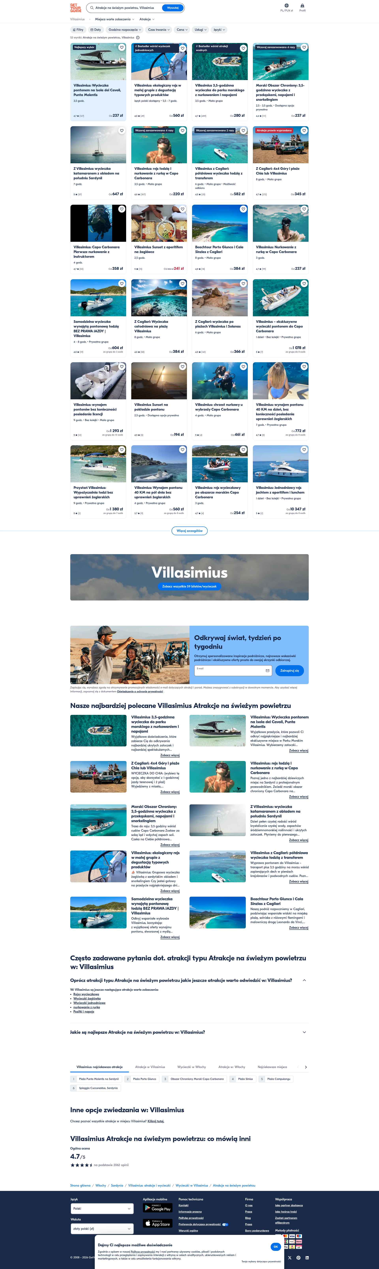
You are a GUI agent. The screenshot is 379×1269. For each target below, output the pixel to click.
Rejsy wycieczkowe (86, 994)
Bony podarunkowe (257, 1230)
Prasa (248, 1224)
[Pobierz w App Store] (158, 1223)
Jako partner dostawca (289, 1205)
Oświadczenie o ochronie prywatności (140, 691)
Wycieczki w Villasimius (192, 1185)
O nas (248, 1205)
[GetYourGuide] (75, 8)
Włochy (101, 1185)
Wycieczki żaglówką (87, 998)
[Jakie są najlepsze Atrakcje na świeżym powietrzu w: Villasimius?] (304, 1032)
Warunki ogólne (188, 1230)
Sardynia (117, 1185)
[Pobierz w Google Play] (158, 1208)
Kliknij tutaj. (156, 1121)
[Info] (137, 37)
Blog (248, 1218)
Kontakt (184, 1205)
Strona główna (80, 1185)
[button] (98, 82)
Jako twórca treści (286, 1211)
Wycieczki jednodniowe (89, 1003)
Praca (248, 1211)
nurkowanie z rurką (86, 1007)
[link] (98, 82)
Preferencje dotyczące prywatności (200, 1224)
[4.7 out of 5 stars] (82, 1165)
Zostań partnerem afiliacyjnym (286, 1220)
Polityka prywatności (191, 1218)
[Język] (286, 5)
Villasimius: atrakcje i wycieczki (149, 1185)
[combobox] (124, 8)
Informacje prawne (190, 1211)
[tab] (99, 1067)
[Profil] (302, 5)
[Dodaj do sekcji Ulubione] (121, 47)
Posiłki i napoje (83, 1011)
